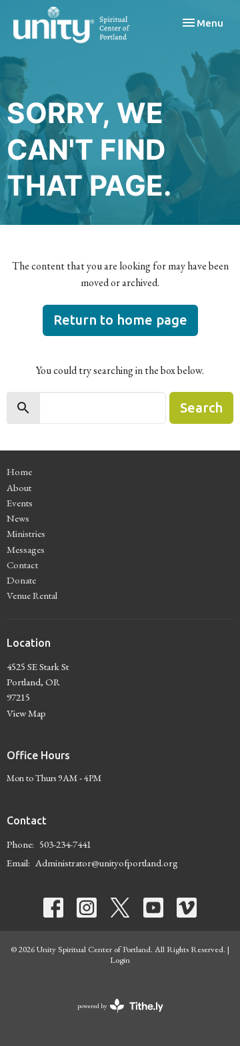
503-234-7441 (65, 844)
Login (120, 959)
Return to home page (120, 319)
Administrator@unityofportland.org (106, 862)
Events (20, 502)
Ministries (26, 533)
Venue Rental (32, 595)
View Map (26, 713)
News (18, 518)
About (19, 487)
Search (201, 407)
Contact (22, 564)
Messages (26, 549)
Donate (21, 580)
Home (19, 471)
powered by (112, 1017)
